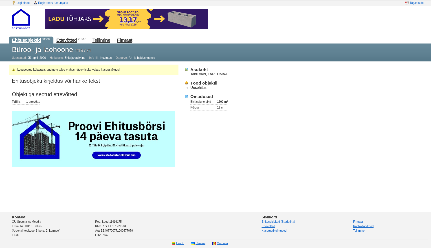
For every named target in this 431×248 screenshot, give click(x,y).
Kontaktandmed (363, 226)
